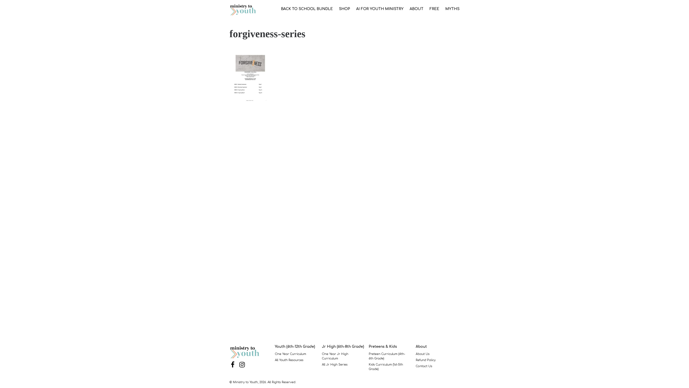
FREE (434, 9)
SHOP (344, 9)
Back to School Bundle (307, 9)
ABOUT (416, 9)
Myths (452, 9)
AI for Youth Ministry (380, 9)
